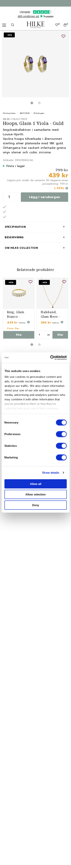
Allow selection (35, 494)
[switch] (61, 434)
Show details (50, 472)
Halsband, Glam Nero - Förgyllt (50, 316)
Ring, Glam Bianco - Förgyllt (15, 316)
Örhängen (39, 113)
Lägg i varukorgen (44, 197)
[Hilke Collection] (35, 25)
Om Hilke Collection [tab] (21, 248)
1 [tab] (32, 103)
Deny (35, 505)
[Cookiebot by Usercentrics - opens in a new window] (50, 357)
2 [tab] (39, 103)
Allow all (35, 483)
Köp (19, 335)
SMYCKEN (25, 113)
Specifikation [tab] (15, 227)
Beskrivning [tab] (14, 237)
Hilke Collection (15, 119)
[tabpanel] (35, 64)
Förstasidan (9, 113)
